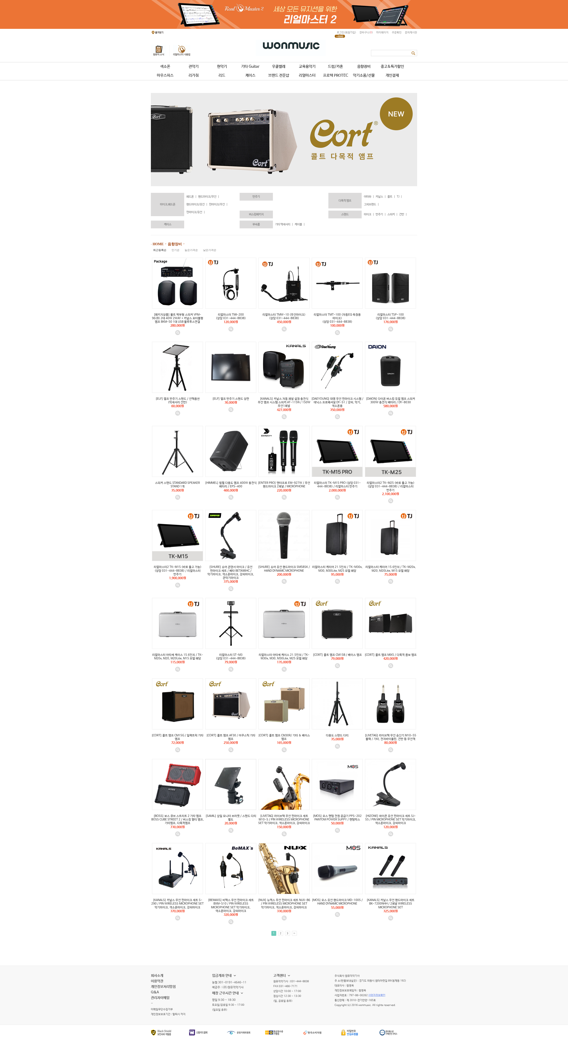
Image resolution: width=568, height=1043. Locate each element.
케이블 (300, 224)
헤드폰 (191, 196)
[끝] (294, 933)
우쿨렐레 (278, 67)
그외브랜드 (371, 204)
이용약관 (157, 981)
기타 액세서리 (284, 224)
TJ (399, 196)
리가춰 (194, 75)
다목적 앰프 (345, 200)
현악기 (222, 67)
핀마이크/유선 (195, 212)
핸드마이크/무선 (208, 196)
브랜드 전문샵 (278, 75)
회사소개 (157, 976)
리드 (222, 75)
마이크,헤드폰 (167, 204)
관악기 (194, 67)
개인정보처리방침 (163, 987)
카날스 (381, 196)
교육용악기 (307, 67)
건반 (403, 214)
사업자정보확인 (376, 995)
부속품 (256, 224)
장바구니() (366, 32)
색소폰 (165, 67)
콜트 (391, 196)
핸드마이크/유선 (196, 204)
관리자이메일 (160, 998)
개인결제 (392, 75)
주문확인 (397, 32)
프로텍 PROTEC (335, 75)
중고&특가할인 (392, 67)
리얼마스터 (307, 75)
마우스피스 (165, 75)
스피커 (392, 214)
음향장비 (364, 67)
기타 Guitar (250, 67)
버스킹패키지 (256, 214)
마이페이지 (382, 32)
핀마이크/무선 (218, 204)
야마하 (369, 196)
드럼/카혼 (335, 67)
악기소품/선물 (364, 75)
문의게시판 (411, 32)
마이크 (369, 214)
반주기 (256, 196)
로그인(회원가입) (346, 32)
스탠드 (345, 214)
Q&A (155, 992)
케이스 (250, 75)
